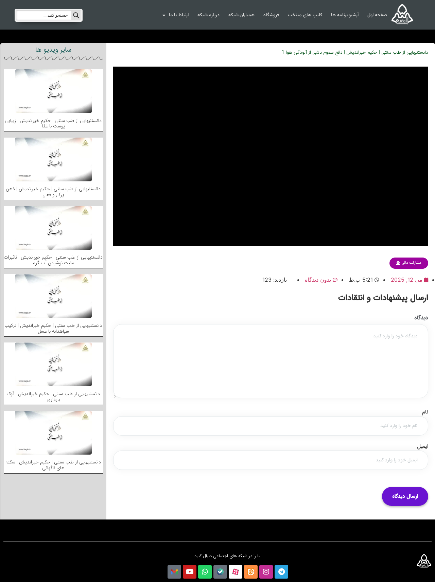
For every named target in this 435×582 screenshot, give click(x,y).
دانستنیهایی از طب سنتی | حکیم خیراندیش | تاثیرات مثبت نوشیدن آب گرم (53, 260)
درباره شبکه (208, 15)
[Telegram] (281, 572)
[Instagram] (266, 572)
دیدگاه (421, 318)
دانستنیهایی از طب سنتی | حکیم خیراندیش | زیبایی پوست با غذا (53, 123)
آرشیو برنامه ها (345, 15)
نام (425, 412)
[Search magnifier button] (76, 15)
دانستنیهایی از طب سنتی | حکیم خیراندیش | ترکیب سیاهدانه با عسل (53, 328)
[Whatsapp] (205, 572)
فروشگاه (271, 15)
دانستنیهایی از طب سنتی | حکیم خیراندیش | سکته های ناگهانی (53, 465)
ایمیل (422, 446)
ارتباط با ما (179, 15)
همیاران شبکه (241, 15)
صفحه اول (377, 15)
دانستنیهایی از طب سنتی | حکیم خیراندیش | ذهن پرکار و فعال (53, 191)
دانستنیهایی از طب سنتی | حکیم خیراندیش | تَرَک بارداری (53, 396)
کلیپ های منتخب (305, 15)
